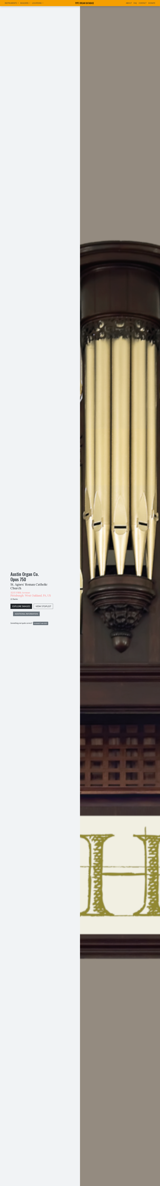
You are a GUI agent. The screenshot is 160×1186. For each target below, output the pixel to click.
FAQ (135, 3)
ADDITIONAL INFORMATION (26, 614)
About (129, 3)
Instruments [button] (11, 3)
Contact (143, 3)
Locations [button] (37, 3)
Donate (151, 3)
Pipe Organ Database (84, 3)
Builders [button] (24, 3)
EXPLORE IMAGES (21, 606)
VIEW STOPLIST (43, 606)
